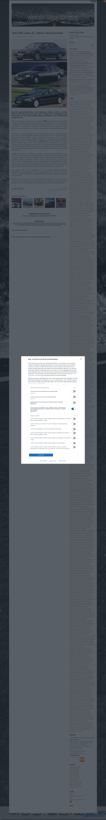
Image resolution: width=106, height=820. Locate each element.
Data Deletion (43, 460)
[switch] (73, 391)
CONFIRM (41, 455)
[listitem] (53, 388)
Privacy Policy (62, 460)
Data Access (53, 460)
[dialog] (53, 410)
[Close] (81, 359)
